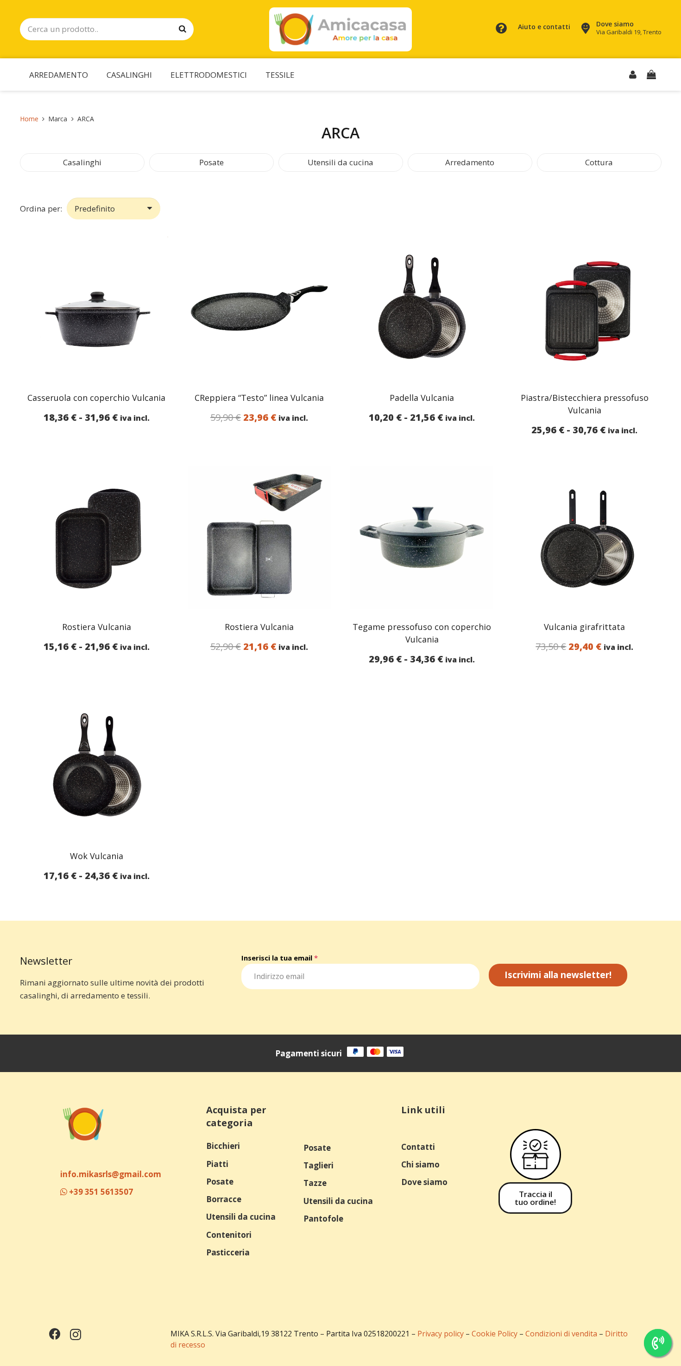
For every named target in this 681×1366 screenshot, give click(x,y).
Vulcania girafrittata (584, 626)
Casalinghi (82, 162)
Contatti (418, 1146)
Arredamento (469, 162)
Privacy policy (440, 1334)
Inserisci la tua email (279, 957)
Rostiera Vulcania (96, 626)
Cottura (599, 162)
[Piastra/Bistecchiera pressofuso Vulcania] (584, 308)
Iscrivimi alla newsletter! (558, 975)
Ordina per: (41, 208)
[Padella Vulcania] (421, 308)
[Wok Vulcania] (96, 766)
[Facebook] (55, 1334)
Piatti (217, 1164)
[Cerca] (182, 29)
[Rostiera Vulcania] (96, 537)
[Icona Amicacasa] (83, 1123)
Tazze (315, 1183)
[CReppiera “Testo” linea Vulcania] (259, 308)
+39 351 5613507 (100, 1191)
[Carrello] (651, 74)
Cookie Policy (494, 1334)
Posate (211, 162)
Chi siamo (420, 1164)
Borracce (223, 1199)
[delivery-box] (535, 1154)
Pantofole (323, 1218)
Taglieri (318, 1165)
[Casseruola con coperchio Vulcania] (96, 308)
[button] (95, 74)
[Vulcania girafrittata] (584, 537)
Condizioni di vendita (561, 1334)
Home (29, 118)
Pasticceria (228, 1252)
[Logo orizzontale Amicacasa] (340, 29)
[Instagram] (75, 1334)
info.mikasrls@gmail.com (110, 1174)
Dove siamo (424, 1182)
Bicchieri (223, 1146)
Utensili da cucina (340, 162)
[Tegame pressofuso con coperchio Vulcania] (421, 537)
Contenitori (229, 1234)
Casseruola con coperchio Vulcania (96, 397)
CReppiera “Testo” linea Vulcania (259, 397)
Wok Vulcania (96, 855)
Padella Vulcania (422, 397)
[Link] (633, 74)
